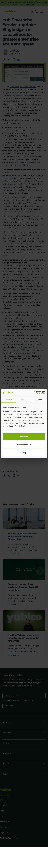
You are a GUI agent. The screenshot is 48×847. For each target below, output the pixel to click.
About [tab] (39, 399)
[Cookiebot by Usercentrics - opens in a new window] (34, 392)
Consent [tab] (8, 399)
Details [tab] (24, 399)
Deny (24, 453)
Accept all (24, 437)
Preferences (22, 445)
